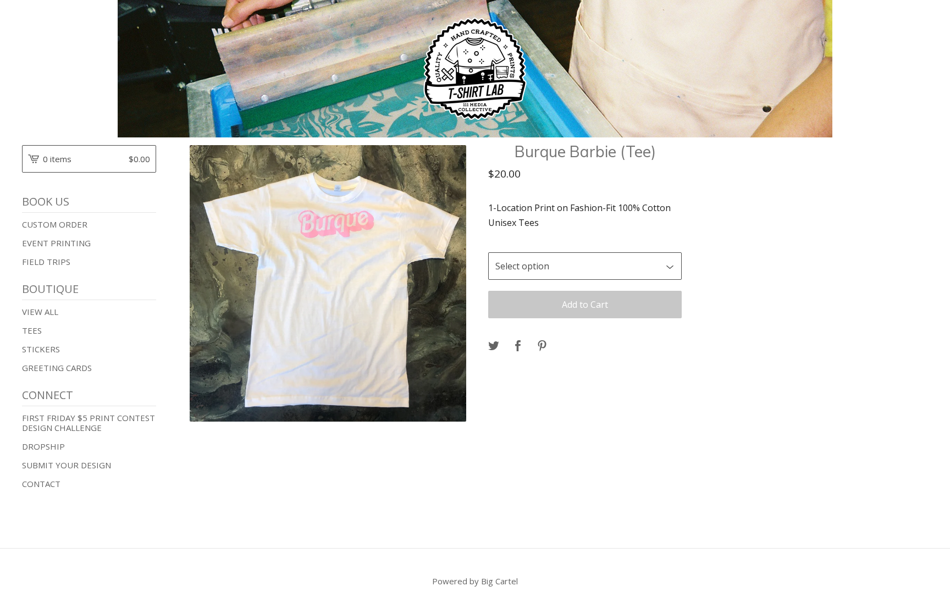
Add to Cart (585, 304)
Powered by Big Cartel (475, 581)
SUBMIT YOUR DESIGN (66, 465)
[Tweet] (493, 346)
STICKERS (41, 349)
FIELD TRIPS (46, 261)
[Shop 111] (475, 68)
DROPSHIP (43, 446)
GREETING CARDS (57, 367)
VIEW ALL (40, 311)
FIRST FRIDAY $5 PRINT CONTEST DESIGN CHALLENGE (88, 422)
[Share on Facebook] (517, 346)
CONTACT (41, 483)
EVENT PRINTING (56, 242)
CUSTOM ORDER (54, 224)
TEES (32, 330)
